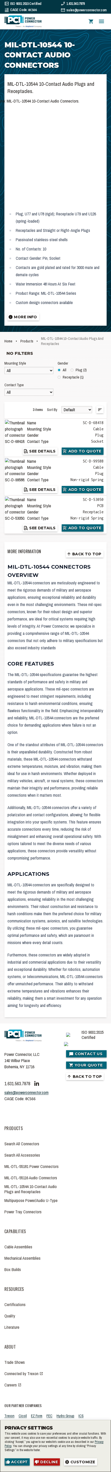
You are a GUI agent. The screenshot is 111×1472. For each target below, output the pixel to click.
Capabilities (15, 1231)
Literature (11, 1327)
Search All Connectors (21, 1144)
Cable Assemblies (18, 1247)
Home (8, 341)
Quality (9, 1316)
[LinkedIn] (36, 1083)
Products (26, 341)
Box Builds (12, 1269)
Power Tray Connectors (23, 1212)
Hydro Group (65, 1416)
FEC (49, 1416)
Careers (10, 1385)
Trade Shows (14, 1362)
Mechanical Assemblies (22, 1258)
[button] (91, 21)
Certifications (15, 1304)
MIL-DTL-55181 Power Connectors (31, 1166)
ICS (81, 1416)
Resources (14, 1289)
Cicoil (23, 1416)
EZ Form (36, 1416)
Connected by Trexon (21, 1373)
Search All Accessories (22, 1155)
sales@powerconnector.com (86, 10)
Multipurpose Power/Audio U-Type (31, 1200)
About (10, 1347)
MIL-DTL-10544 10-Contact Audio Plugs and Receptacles (30, 1189)
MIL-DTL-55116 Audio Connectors (30, 1178)
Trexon (9, 1416)
